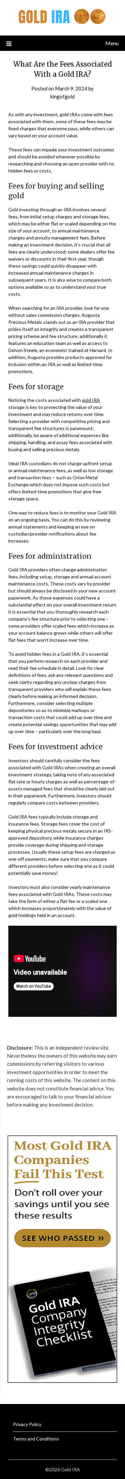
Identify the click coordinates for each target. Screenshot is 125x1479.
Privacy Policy (27, 1424)
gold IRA (91, 400)
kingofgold (62, 96)
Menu (112, 43)
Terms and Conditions (36, 1438)
